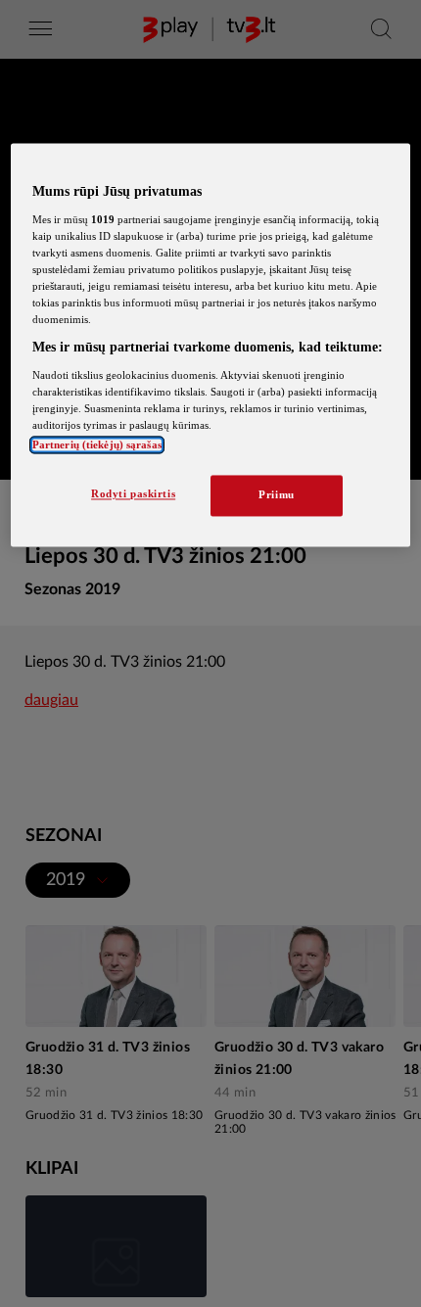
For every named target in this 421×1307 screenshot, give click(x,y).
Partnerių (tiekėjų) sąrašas (97, 445)
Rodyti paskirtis (133, 494)
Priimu (276, 495)
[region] (211, 345)
